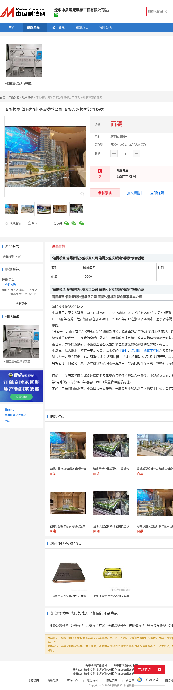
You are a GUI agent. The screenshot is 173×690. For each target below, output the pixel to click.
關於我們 (33, 681)
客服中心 (72, 681)
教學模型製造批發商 (126, 666)
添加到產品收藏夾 (15, 415)
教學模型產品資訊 (96, 666)
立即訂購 (157, 193)
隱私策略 (111, 681)
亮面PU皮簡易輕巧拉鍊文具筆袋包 (114, 596)
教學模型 (27, 97)
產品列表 (13, 97)
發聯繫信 (105, 193)
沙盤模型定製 (95, 625)
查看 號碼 (10, 285)
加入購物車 (135, 193)
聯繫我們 (53, 681)
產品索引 (10, 409)
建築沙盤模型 (59, 625)
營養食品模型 (156, 625)
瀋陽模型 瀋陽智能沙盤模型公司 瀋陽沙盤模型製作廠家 (117, 670)
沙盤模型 (77, 625)
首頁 (2, 97)
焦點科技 (117, 685)
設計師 (135, 350)
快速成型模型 (116, 625)
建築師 (123, 350)
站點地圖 (92, 681)
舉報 (34, 223)
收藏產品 (15, 223)
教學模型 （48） (13, 257)
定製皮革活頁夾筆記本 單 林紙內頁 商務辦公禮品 (79, 596)
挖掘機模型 (137, 625)
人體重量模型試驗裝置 (18, 83)
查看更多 (21, 304)
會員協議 (131, 681)
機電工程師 (151, 350)
